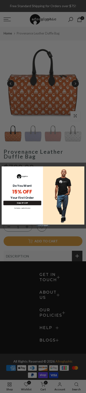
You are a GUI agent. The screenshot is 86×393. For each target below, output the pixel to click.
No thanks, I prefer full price (22, 208)
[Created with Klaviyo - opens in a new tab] (42, 226)
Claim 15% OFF (22, 203)
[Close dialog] (82, 168)
